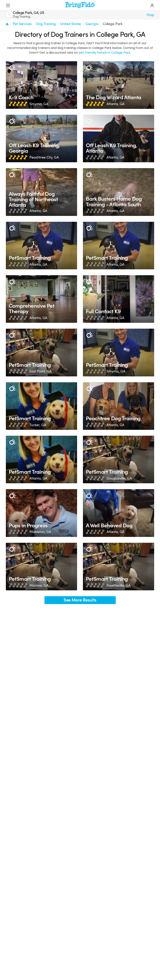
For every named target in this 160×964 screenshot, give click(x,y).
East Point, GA (40, 371)
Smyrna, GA (38, 104)
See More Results (80, 600)
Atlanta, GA (115, 104)
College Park (113, 24)
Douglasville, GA (119, 478)
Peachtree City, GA (44, 157)
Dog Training (46, 24)
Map (150, 15)
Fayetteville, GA (118, 585)
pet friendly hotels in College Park (104, 52)
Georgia (91, 24)
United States (70, 24)
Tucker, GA (37, 425)
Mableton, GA (40, 532)
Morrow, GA (38, 585)
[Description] (12, 67)
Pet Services (22, 24)
